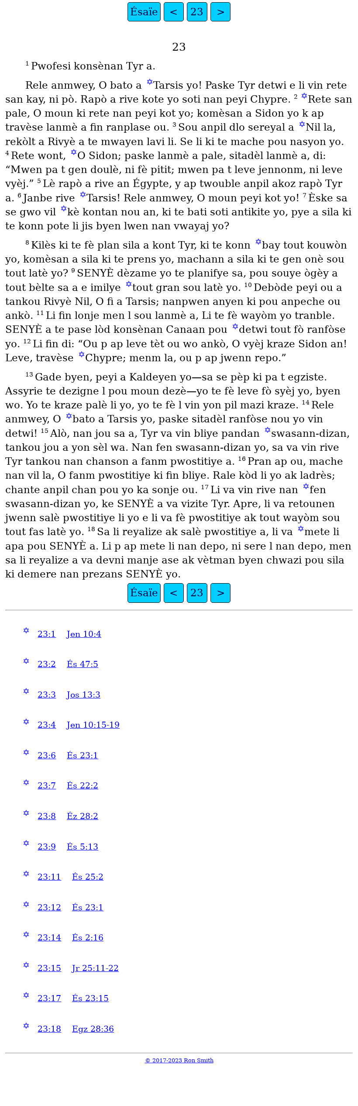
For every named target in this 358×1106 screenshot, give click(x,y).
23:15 (49, 968)
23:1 (47, 634)
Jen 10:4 (84, 634)
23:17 (49, 998)
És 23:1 (82, 755)
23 (196, 11)
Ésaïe (144, 11)
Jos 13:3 (83, 694)
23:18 (49, 1028)
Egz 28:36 (93, 1028)
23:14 (49, 937)
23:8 (47, 816)
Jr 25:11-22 (95, 968)
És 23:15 (90, 998)
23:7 (47, 785)
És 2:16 (87, 937)
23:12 (49, 907)
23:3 (47, 694)
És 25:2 (87, 876)
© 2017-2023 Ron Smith (179, 1060)
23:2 (47, 664)
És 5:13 (82, 846)
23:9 (47, 846)
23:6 (47, 755)
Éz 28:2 (82, 816)
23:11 (49, 876)
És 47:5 (82, 664)
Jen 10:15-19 (93, 724)
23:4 (47, 724)
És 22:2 (82, 785)
